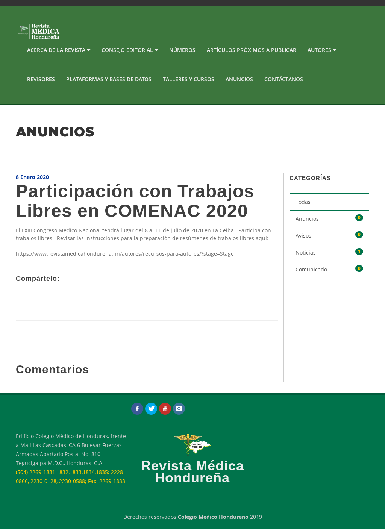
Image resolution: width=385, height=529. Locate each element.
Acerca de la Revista (56, 49)
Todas (303, 201)
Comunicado (328, 269)
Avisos (328, 235)
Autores (319, 49)
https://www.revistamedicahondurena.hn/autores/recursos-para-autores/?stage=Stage (125, 253)
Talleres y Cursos (188, 79)
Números (182, 49)
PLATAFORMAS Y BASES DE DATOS (109, 79)
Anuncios (239, 79)
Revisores (41, 79)
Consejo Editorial (127, 49)
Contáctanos (283, 79)
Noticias (328, 252)
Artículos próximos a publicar (251, 49)
